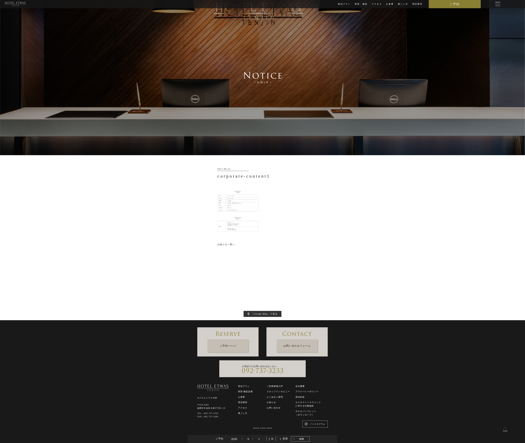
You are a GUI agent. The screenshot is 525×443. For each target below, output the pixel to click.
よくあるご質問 (275, 397)
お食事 (390, 4)
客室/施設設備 (245, 391)
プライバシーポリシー (307, 391)
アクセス (377, 4)
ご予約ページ (228, 345)
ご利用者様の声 (275, 386)
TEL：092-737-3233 (207, 413)
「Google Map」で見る (264, 314)
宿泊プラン (344, 4)
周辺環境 (417, 4)
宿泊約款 (300, 397)
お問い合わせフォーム (297, 345)
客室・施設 (361, 4)
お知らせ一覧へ (226, 244)
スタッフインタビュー (278, 391)
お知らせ (271, 402)
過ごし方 (403, 4)
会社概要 (300, 386)
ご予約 (455, 4)
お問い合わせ (274, 408)
